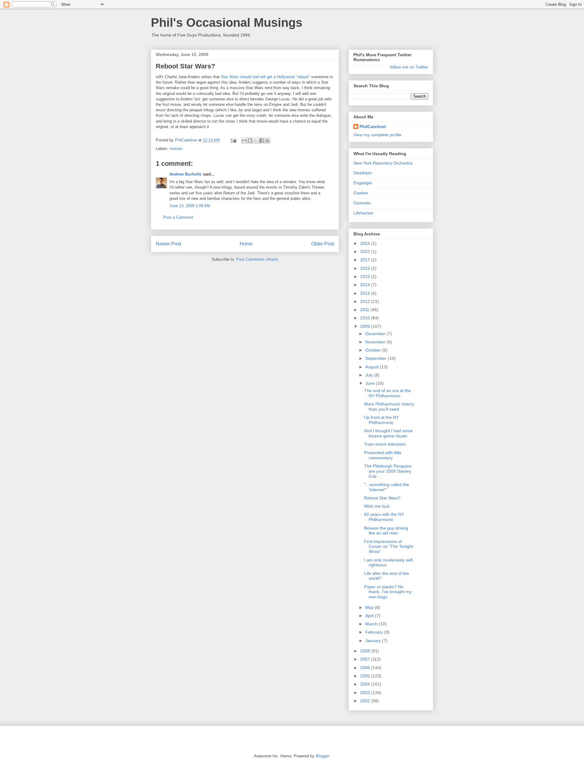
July (369, 375)
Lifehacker (363, 212)
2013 (365, 293)
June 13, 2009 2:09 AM (189, 205)
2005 (365, 675)
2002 (365, 700)
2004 (365, 684)
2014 (365, 284)
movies (176, 148)
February (374, 632)
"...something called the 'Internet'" (386, 487)
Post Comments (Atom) (257, 259)
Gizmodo (362, 202)
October (373, 350)
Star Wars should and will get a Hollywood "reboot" (265, 77)
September (376, 358)
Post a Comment (178, 217)
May (370, 607)
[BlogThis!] (250, 140)
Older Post (322, 243)
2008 (365, 650)
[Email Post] (233, 140)
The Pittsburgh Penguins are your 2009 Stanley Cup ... (388, 471)
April (370, 615)
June (370, 383)
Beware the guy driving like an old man (386, 531)
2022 (365, 251)
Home (246, 243)
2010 (365, 317)
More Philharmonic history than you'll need (389, 406)
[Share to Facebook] (262, 140)
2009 (365, 326)
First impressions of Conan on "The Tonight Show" (388, 546)
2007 (365, 659)
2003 (365, 692)
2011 (365, 309)
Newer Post (168, 243)
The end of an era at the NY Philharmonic (387, 393)
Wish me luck (377, 506)
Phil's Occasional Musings (226, 22)
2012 (365, 301)
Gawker (360, 192)
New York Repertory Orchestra (382, 163)
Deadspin (362, 172)
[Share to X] (256, 140)
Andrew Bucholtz (185, 174)
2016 (365, 268)
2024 (365, 243)
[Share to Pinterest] (267, 140)
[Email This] (244, 140)
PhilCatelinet (373, 126)
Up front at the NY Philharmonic (381, 420)
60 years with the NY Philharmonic (384, 517)
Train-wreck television (385, 444)
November (376, 341)
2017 (365, 259)
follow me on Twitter (409, 66)
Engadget (362, 182)
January (373, 640)
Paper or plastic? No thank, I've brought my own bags (388, 591)
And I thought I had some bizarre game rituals (388, 433)
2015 (365, 276)
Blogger (322, 756)
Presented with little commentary (382, 455)
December (376, 333)
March (372, 623)
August (372, 366)
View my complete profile (377, 134)
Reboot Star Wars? (382, 497)
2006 (365, 667)
